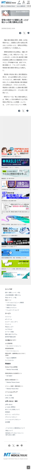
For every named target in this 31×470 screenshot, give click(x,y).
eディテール (8, 319)
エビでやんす (8, 329)
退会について (9, 430)
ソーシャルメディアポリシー (13, 419)
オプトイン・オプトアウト (12, 414)
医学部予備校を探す (10, 336)
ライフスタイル (9, 360)
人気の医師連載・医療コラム (13, 295)
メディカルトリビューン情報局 (15, 302)
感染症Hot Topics (11, 305)
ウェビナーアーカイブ (13, 310)
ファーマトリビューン (13, 351)
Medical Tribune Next (12, 388)
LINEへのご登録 (9, 398)
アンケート (8, 324)
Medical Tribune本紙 (12, 369)
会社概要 (7, 422)
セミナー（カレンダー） (11, 321)
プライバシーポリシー (11, 417)
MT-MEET (9, 376)
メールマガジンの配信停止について (15, 428)
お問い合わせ (8, 404)
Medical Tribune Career (13, 382)
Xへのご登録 (8, 395)
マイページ (8, 316)
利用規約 (7, 412)
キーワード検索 (9, 331)
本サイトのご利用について (12, 409)
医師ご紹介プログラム (11, 334)
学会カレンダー (9, 326)
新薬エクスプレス (11, 307)
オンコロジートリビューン (14, 346)
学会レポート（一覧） (11, 297)
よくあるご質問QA (10, 407)
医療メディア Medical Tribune (8, 6)
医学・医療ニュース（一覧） (13, 292)
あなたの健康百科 (21, 6)
